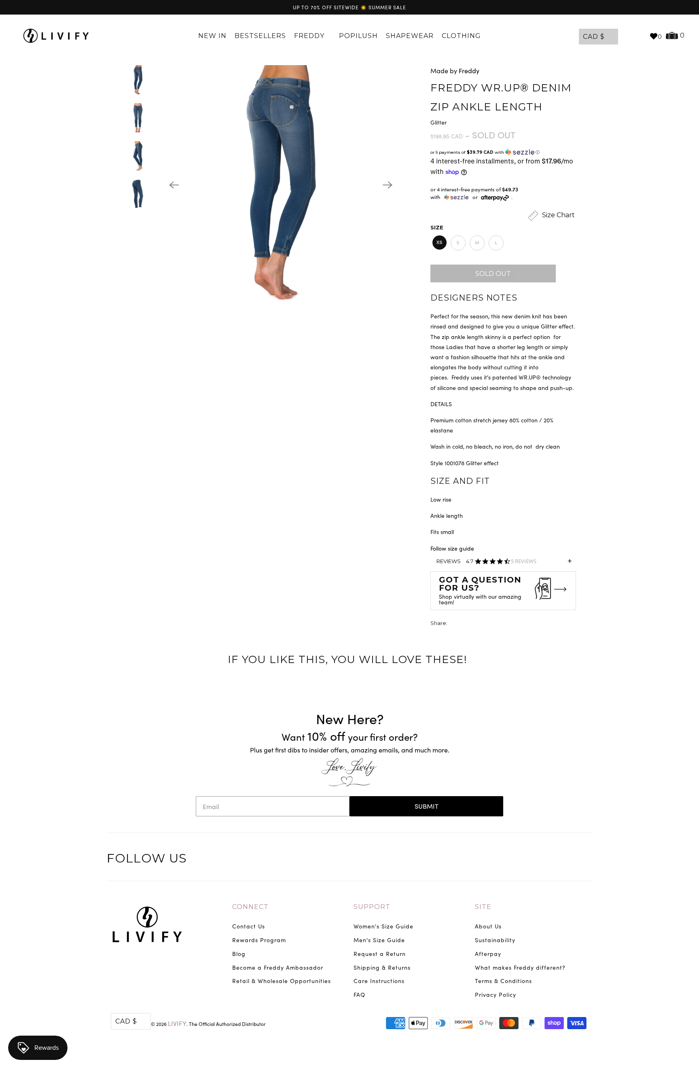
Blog (239, 954)
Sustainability (495, 940)
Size (436, 227)
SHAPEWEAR (410, 36)
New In (212, 36)
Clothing (462, 36)
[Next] (387, 185)
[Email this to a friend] (499, 624)
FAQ (359, 994)
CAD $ (594, 36)
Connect (250, 907)
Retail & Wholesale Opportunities (281, 981)
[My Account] (626, 36)
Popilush (358, 36)
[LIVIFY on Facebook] (551, 859)
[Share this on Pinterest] (484, 624)
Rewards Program (259, 940)
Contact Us (248, 926)
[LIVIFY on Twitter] (534, 859)
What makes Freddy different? (520, 967)
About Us (488, 926)
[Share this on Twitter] (454, 624)
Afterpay (488, 954)
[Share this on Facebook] (469, 624)
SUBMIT (426, 806)
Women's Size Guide (383, 926)
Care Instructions (379, 981)
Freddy (310, 36)
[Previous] (174, 185)
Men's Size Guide (379, 940)
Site (483, 907)
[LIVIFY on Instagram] (585, 859)
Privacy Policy (495, 994)
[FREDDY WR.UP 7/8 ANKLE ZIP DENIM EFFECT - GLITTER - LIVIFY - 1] (280, 185)
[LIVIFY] (56, 36)
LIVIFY (177, 1023)
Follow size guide (452, 548)
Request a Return (380, 954)
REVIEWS (504, 563)
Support (372, 907)
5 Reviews (523, 561)
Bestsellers (260, 36)
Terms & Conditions (503, 981)
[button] (503, 152)
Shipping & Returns (382, 967)
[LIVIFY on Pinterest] (568, 859)
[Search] (639, 36)
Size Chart (557, 215)
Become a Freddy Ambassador (277, 967)
